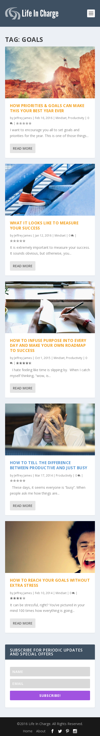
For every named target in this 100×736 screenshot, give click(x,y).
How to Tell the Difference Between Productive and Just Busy (48, 465)
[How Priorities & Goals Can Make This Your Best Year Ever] (50, 72)
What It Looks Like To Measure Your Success (44, 225)
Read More (23, 148)
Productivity (76, 118)
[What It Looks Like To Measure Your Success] (50, 190)
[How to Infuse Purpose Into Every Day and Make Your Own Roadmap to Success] (50, 307)
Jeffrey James (23, 118)
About (41, 731)
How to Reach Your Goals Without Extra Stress (50, 583)
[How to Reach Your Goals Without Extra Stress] (50, 547)
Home (28, 731)
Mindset (61, 118)
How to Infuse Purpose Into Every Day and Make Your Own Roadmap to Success (48, 345)
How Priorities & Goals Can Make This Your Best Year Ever (47, 108)
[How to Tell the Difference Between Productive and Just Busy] (50, 429)
